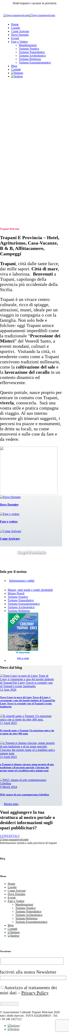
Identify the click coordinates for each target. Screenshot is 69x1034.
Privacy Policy (34, 992)
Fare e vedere (9, 521)
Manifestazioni (28, 45)
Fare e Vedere (19, 41)
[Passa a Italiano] (14, 1025)
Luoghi (15, 27)
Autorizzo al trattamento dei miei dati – (28, 990)
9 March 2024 (8, 786)
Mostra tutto (11, 804)
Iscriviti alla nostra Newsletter (28, 972)
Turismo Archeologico (32, 55)
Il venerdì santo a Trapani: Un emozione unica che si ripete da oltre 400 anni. (27, 732)
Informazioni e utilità (21, 580)
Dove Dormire (20, 34)
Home (15, 24)
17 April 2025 (8, 723)
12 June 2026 (8, 689)
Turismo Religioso (30, 59)
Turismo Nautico (29, 48)
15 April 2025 (8, 756)
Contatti (16, 69)
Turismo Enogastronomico (35, 62)
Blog (14, 66)
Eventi (15, 38)
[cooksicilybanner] (29, 493)
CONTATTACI (9, 836)
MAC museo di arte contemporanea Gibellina (24, 794)
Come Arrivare (20, 31)
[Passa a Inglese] (17, 76)
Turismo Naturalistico (32, 52)
